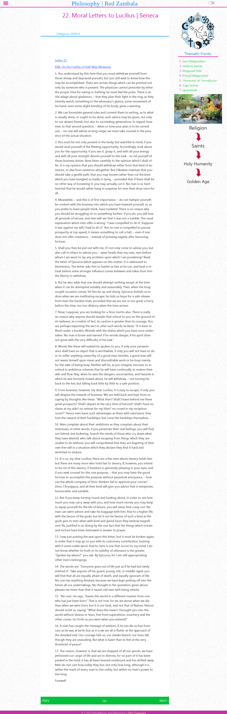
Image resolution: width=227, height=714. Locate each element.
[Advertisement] (105, 690)
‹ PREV (45, 700)
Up (105, 700)
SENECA (75, 33)
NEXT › (164, 700)
